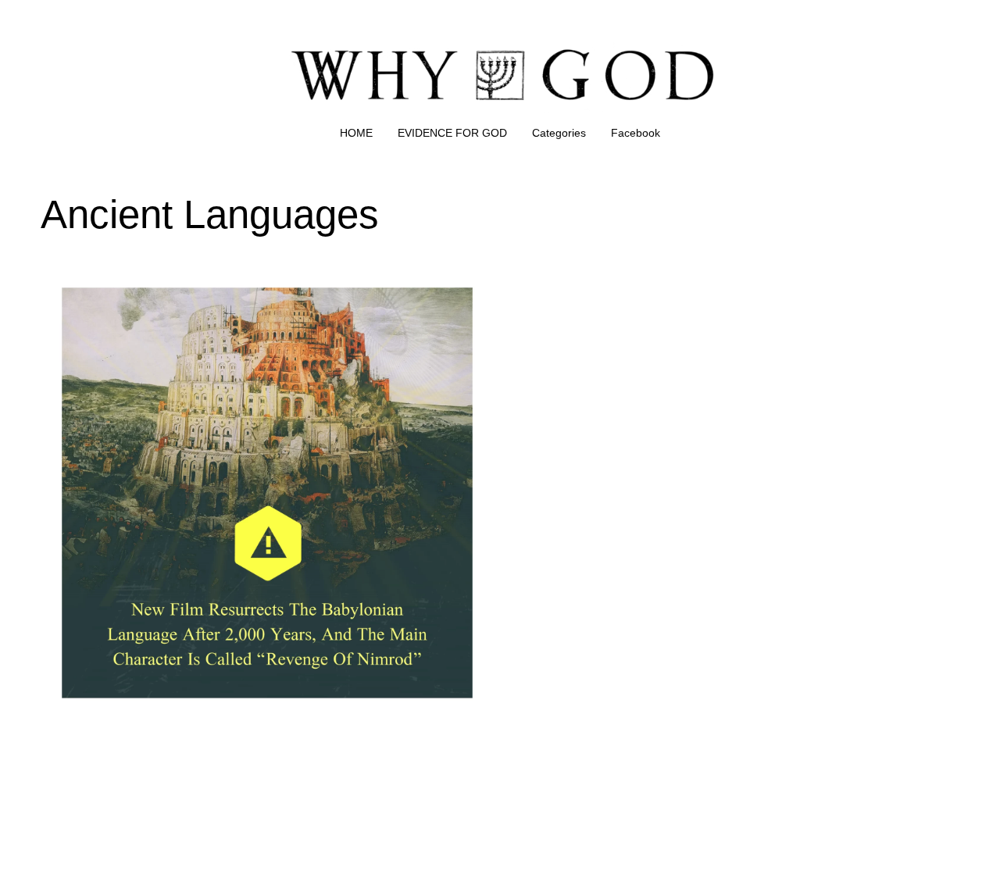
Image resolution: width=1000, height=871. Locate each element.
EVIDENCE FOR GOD (452, 133)
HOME (356, 133)
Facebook (635, 133)
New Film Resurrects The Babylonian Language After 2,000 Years (223, 277)
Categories (559, 133)
